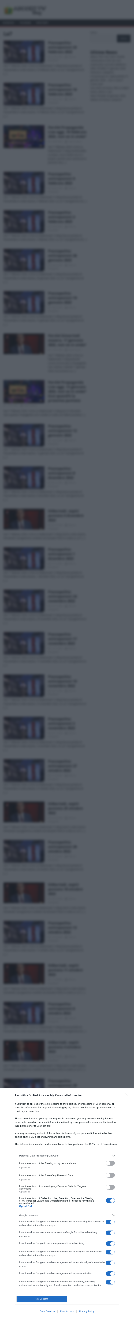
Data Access (67, 1311)
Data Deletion (47, 1311)
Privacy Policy (86, 1311)
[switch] (110, 1163)
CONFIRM (41, 1299)
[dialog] (67, 1203)
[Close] (127, 1095)
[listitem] (67, 1155)
